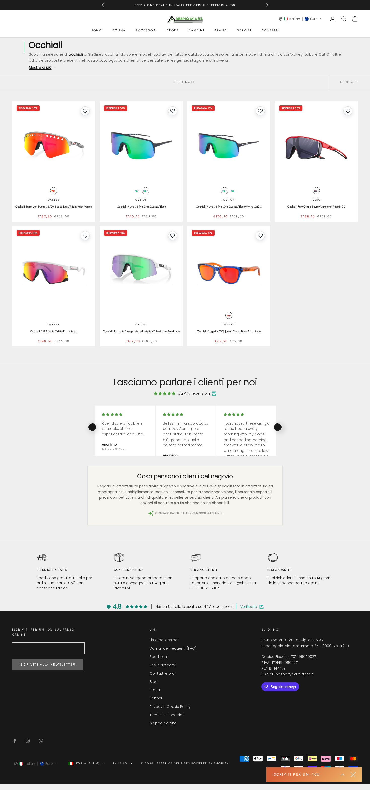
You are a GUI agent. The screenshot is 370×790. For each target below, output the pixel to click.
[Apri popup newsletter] (342, 774)
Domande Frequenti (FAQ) (173, 648)
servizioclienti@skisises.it (234, 582)
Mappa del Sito (163, 723)
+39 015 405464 (206, 588)
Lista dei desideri (164, 639)
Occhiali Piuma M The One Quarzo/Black (141, 206)
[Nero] (136, 190)
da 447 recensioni (194, 393)
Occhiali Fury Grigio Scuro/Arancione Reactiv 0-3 (316, 206)
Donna (119, 30)
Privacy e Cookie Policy (170, 706)
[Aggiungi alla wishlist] (85, 110)
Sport (173, 30)
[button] (301, 19)
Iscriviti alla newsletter (47, 664)
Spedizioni (159, 656)
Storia (155, 689)
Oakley (54, 200)
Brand (220, 30)
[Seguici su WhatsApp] (40, 740)
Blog (154, 681)
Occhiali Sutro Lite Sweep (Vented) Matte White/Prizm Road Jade (141, 331)
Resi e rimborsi (163, 665)
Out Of (141, 200)
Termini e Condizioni (168, 714)
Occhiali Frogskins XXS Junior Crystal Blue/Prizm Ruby (229, 331)
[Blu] (228, 315)
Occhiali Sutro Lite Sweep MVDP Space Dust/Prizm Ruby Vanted (53, 206)
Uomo (96, 30)
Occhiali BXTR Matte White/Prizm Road (53, 331)
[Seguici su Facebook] (14, 740)
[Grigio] (53, 190)
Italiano (120, 763)
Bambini (196, 30)
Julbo (316, 200)
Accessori (146, 30)
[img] (164, 393)
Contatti (270, 30)
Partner (156, 698)
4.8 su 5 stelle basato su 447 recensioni (194, 606)
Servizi (244, 30)
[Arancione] (316, 190)
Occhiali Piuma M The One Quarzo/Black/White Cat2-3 (229, 206)
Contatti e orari (163, 673)
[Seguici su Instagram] (27, 740)
